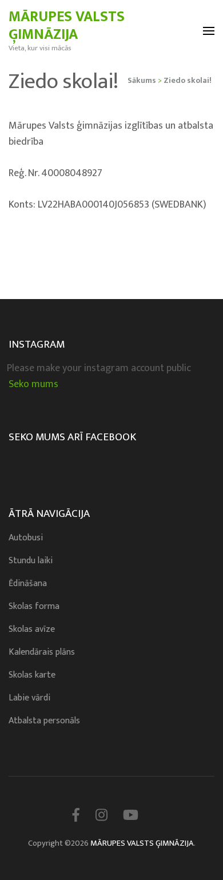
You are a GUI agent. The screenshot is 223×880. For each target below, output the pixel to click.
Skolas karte (32, 675)
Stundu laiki (31, 560)
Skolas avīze (32, 629)
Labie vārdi (29, 698)
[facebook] (76, 816)
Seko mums (33, 384)
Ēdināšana (28, 583)
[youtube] (130, 816)
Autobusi (26, 537)
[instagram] (101, 816)
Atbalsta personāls (44, 720)
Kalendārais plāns (42, 652)
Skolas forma (34, 606)
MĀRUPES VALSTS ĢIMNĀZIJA (67, 26)
